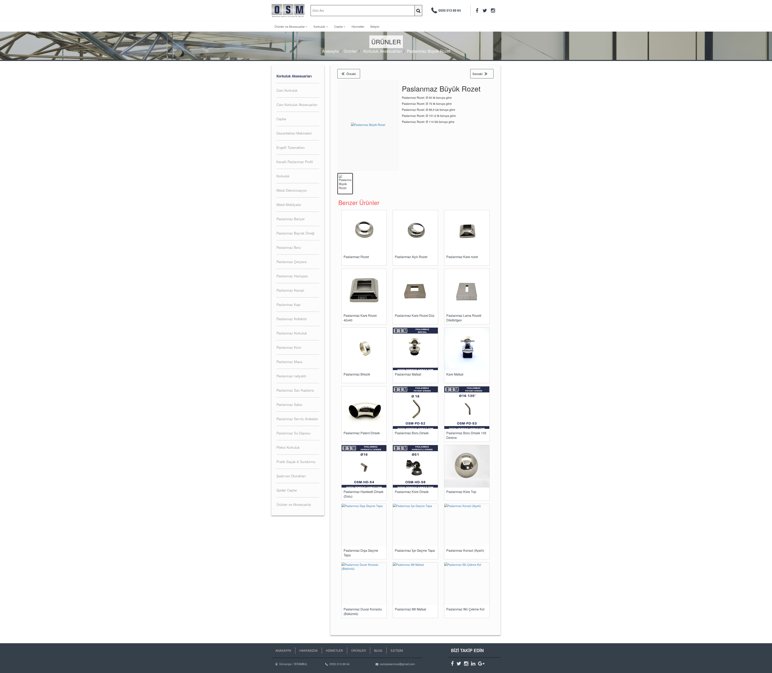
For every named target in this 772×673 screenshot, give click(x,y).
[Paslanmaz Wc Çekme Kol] (466, 584)
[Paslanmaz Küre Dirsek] (415, 467)
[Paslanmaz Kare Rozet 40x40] (364, 290)
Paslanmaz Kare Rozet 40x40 (360, 317)
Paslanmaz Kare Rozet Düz (414, 315)
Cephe (339, 26)
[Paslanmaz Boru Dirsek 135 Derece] (466, 408)
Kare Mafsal (454, 374)
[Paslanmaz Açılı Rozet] (415, 231)
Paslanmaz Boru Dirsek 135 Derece (466, 435)
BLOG (378, 650)
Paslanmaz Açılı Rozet (411, 257)
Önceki (351, 74)
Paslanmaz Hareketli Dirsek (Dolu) (363, 494)
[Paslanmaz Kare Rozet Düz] (415, 291)
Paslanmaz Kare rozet (462, 257)
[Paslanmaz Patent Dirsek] (364, 408)
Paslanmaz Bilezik (357, 374)
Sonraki (477, 74)
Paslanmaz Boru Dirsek (412, 433)
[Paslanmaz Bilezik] (364, 349)
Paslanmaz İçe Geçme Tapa (415, 550)
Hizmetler (358, 26)
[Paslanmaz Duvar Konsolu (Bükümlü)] (364, 584)
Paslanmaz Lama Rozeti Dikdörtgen (463, 317)
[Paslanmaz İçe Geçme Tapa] (415, 525)
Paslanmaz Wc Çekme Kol (465, 609)
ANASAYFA (283, 650)
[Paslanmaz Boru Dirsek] (415, 408)
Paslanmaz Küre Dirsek (412, 492)
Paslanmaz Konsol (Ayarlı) (465, 550)
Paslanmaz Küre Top (461, 492)
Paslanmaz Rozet (356, 257)
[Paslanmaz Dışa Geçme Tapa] (364, 525)
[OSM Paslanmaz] (288, 10)
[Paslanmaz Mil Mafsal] (415, 584)
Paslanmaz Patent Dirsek (362, 433)
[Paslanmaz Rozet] (364, 231)
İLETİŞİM (397, 650)
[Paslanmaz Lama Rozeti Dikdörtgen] (466, 291)
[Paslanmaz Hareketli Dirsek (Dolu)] (364, 467)
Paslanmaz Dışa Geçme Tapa (361, 552)
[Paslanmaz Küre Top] (466, 466)
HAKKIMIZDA (308, 650)
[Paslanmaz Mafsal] (415, 350)
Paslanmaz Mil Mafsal (410, 609)
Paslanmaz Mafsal (408, 374)
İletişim (375, 26)
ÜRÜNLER (358, 650)
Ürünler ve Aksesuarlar (290, 26)
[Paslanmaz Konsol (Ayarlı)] (466, 525)
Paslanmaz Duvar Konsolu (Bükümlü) (363, 611)
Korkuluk (320, 26)
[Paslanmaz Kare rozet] (466, 231)
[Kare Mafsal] (466, 350)
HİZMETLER (334, 650)
